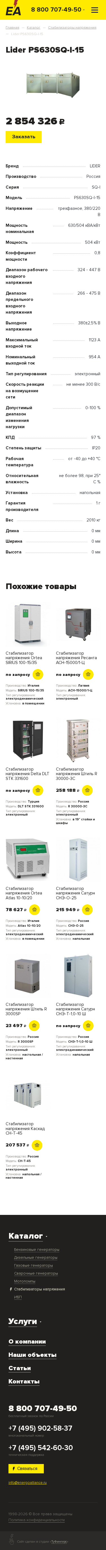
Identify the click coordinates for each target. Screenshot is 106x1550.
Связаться (27, 1468)
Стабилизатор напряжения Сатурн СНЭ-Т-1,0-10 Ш (75, 1009)
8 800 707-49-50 (56, 10)
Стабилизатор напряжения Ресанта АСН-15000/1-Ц (76, 658)
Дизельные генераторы (35, 1257)
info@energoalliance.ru (27, 1482)
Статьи (19, 1368)
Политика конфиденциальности (36, 1519)
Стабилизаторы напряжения (39, 1289)
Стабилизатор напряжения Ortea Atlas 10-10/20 (24, 893)
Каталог (25, 1236)
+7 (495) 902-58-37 (40, 1428)
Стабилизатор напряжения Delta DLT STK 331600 (27, 774)
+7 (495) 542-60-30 (40, 1448)
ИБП (18, 1297)
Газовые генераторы (33, 1265)
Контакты (24, 1381)
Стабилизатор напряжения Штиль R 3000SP (26, 1009)
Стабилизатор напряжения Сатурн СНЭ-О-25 (75, 893)
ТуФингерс (59, 1541)
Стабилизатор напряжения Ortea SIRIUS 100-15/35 (24, 658)
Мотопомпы (24, 1281)
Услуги (22, 1321)
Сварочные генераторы (36, 1273)
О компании (27, 1342)
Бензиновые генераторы (36, 1249)
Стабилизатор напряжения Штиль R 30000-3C (76, 774)
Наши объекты (32, 1355)
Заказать (23, 136)
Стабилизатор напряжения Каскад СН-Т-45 (25, 1129)
